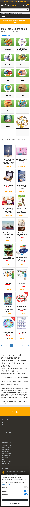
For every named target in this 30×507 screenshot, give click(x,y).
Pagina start (2, 13)
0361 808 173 (14, 1)
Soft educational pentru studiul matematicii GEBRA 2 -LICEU (8, 210)
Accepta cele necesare (15, 503)
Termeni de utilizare (6, 445)
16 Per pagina (22, 139)
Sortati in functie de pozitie (9, 139)
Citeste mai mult (5, 35)
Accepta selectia (8, 500)
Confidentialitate (6, 449)
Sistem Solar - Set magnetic (8, 283)
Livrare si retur (5, 459)
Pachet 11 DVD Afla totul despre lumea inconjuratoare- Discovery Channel (22, 210)
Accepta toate (21, 500)
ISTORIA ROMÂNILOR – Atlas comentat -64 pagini (8, 309)
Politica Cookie (5, 463)
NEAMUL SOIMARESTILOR (8, 258)
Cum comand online (6, 453)
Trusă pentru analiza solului (8, 185)
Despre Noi (4, 424)
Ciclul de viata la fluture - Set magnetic (22, 284)
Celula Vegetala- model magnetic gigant (8, 333)
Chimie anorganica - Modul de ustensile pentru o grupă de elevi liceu (8, 161)
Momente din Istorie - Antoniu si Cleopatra (21, 235)
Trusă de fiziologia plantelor (21, 160)
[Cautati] (27, 9)
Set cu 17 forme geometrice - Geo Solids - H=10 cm (22, 309)
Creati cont (4, 437)
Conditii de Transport (6, 447)
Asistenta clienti (5, 451)
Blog (3, 422)
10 (28, 345)
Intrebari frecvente (6, 457)
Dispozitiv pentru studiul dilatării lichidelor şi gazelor (8, 235)
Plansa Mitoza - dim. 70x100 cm (21, 332)
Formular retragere (6, 461)
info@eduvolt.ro (23, 1)
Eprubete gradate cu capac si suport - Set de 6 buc (21, 259)
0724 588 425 (6, 1)
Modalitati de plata (6, 455)
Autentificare (5, 435)
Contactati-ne (5, 426)
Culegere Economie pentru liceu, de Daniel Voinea (21, 186)
